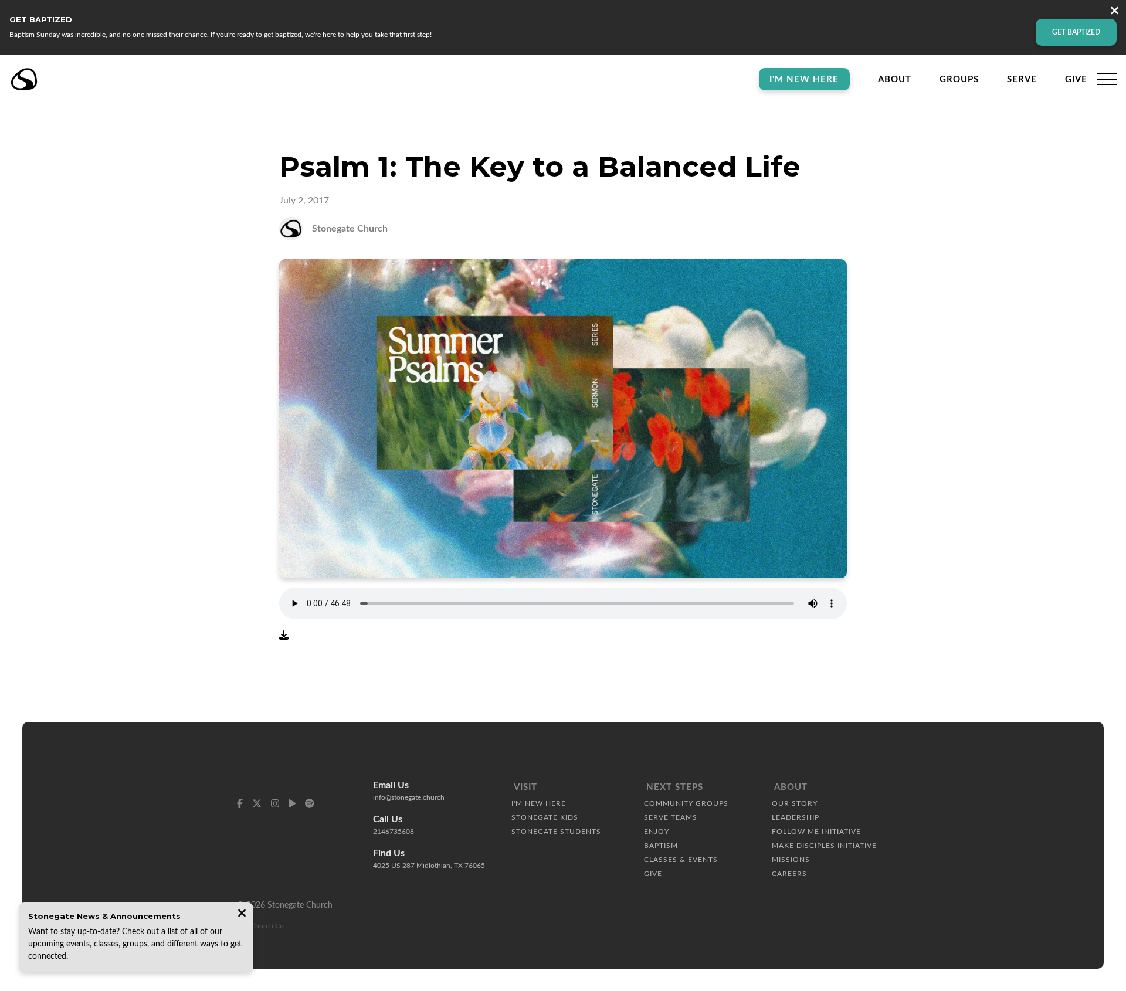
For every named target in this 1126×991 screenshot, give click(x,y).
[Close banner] (1114, 12)
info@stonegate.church (409, 797)
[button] (1107, 79)
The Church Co (260, 925)
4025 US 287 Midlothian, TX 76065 (429, 865)
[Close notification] (242, 914)
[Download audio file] (284, 636)
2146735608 (393, 831)
